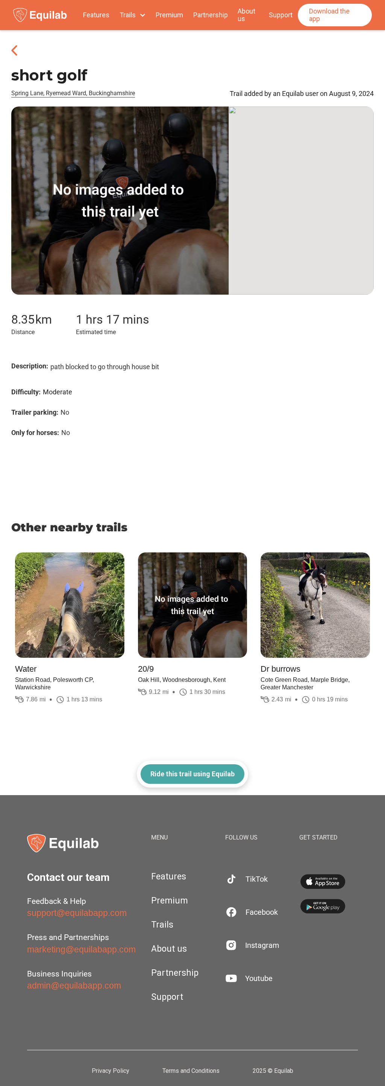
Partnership (210, 15)
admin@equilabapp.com (74, 985)
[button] (133, 15)
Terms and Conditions (191, 1071)
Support (281, 15)
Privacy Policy (110, 1071)
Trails (162, 925)
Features (96, 15)
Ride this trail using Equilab (192, 774)
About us (246, 15)
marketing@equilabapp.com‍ (81, 949)
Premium (169, 15)
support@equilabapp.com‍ (77, 913)
